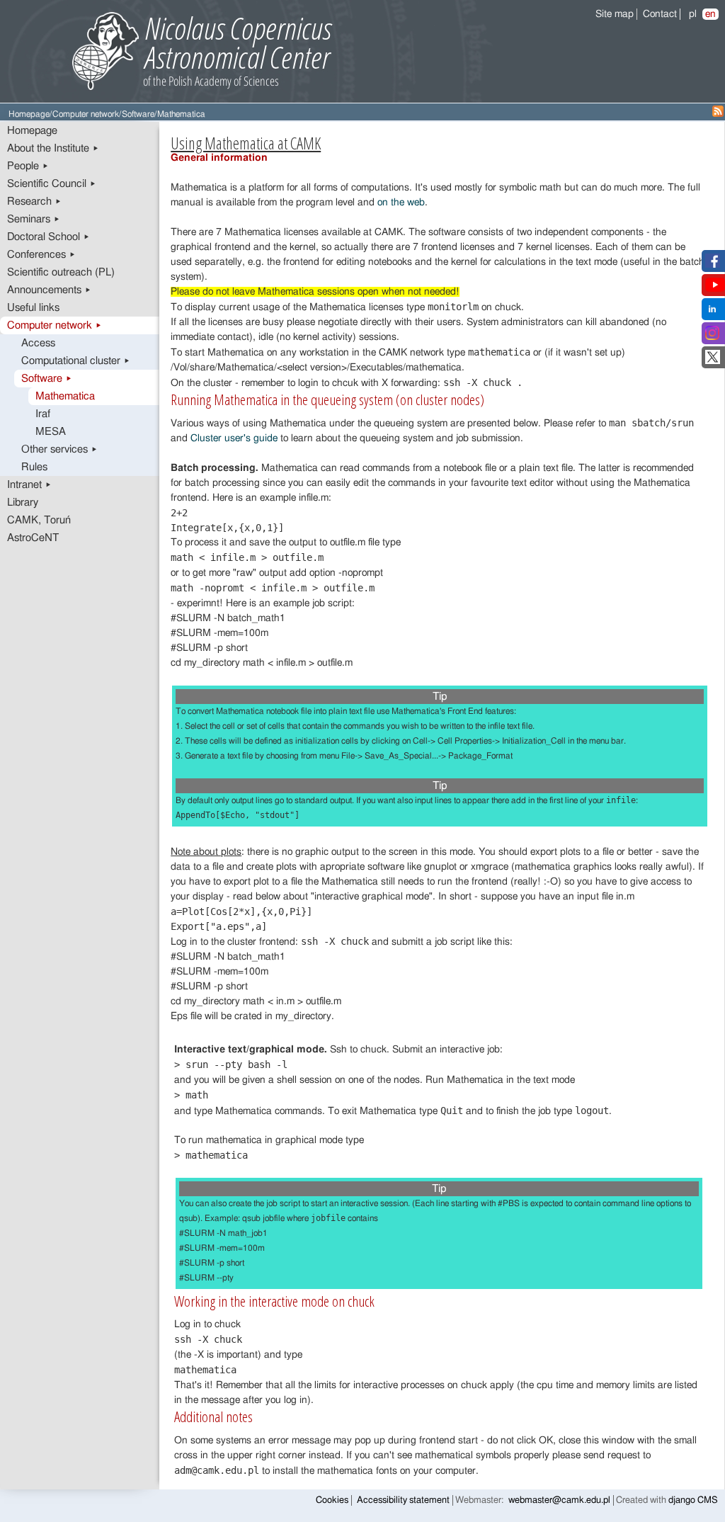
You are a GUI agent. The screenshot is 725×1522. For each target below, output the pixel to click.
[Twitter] (712, 361)
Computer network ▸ (54, 325)
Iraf (42, 414)
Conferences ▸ (41, 254)
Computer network (85, 114)
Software (138, 114)
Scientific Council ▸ (51, 183)
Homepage (29, 114)
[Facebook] (712, 265)
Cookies (332, 1500)
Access (38, 343)
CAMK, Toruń (39, 520)
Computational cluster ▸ (75, 361)
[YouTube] (715, 289)
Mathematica (65, 396)
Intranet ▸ (29, 484)
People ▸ (28, 166)
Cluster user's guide (234, 438)
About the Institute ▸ (53, 148)
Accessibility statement (403, 1500)
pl (693, 14)
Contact (660, 14)
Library (22, 502)
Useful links (33, 307)
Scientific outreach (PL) (61, 272)
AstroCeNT (33, 538)
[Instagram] (712, 337)
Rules (34, 467)
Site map (614, 14)
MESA (50, 431)
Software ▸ (46, 378)
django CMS (693, 1500)
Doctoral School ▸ (48, 237)
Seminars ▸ (33, 219)
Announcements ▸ (49, 290)
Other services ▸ (59, 449)
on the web (401, 203)
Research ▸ (34, 201)
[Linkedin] (712, 313)
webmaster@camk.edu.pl (559, 1500)
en (710, 14)
